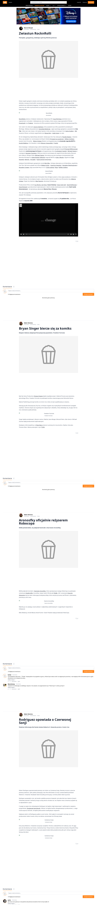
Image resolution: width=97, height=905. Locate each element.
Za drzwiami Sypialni (61, 151)
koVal (9, 675)
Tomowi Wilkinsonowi (71, 149)
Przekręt (30, 123)
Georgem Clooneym (31, 153)
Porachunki (22, 123)
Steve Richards (23, 187)
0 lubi (38, 29)
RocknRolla (22, 119)
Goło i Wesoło (60, 157)
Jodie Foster (56, 133)
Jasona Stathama (38, 127)
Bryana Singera (38, 396)
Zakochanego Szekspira (38, 157)
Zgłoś (19, 681)
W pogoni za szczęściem (57, 139)
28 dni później (50, 167)
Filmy (47, 5)
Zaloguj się (85, 2)
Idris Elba (47, 163)
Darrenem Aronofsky (40, 591)
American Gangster (55, 165)
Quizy (69, 5)
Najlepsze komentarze (14, 294)
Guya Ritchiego (57, 119)
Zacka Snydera (69, 131)
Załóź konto (91, 2)
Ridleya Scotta (45, 165)
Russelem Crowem (24, 167)
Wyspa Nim (48, 133)
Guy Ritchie (37, 185)
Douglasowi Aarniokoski (33, 808)
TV (53, 5)
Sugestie (10, 2)
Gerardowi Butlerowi (44, 129)
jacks (9, 900)
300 (76, 131)
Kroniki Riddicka (23, 143)
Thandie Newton (66, 137)
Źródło (55, 593)
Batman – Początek (30, 159)
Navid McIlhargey (72, 185)
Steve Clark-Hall (61, 185)
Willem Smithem (69, 139)
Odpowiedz (14, 681)
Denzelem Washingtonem (69, 165)
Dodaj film (79, 2)
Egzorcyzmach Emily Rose (44, 159)
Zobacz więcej (11, 679)
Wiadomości (29, 5)
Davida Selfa (29, 593)
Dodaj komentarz (88, 294)
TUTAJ (43, 427)
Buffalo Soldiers (63, 167)
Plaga (56, 167)
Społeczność (61, 5)
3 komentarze (33, 715)
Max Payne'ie (39, 181)
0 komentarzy (33, 29)
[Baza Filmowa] (5, 2)
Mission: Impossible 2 (47, 143)
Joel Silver (44, 185)
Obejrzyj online (39, 5)
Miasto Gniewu (37, 141)
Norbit (56, 143)
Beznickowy (11, 684)
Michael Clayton (72, 151)
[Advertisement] (48, 89)
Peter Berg (39, 425)
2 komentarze (33, 516)
